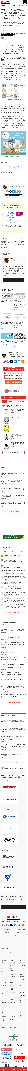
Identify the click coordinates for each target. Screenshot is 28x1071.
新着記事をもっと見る (14, 511)
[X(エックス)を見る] (11, 925)
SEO (3, 968)
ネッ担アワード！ (13, 949)
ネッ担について (5, 952)
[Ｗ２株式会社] (8, 877)
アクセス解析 (13, 976)
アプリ (21, 971)
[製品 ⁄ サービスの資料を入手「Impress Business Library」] (6, 1062)
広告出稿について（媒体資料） (20, 930)
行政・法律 (13, 1002)
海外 (10, 5)
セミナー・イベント (13, 1012)
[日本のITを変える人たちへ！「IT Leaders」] (19, 1054)
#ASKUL (3, 175)
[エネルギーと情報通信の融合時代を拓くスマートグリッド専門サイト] (6, 1058)
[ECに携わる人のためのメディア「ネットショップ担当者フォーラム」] (19, 1058)
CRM (21, 974)
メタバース (13, 962)
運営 (20, 985)
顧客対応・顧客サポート (14, 989)
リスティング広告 (13, 965)
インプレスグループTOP (20, 937)
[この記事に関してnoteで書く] (16, 191)
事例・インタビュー (22, 1016)
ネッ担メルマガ (22, 948)
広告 (3, 971)
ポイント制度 (22, 979)
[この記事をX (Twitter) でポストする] (10, 191)
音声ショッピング (13, 971)
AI (22, 5)
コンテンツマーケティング (5, 965)
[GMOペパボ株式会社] (9, 840)
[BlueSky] (15, 361)
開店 (12, 996)
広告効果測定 (4, 985)
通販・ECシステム (22, 999)
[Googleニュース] (19, 361)
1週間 (13, 551)
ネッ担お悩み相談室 (20, 356)
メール (12, 968)
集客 (20, 962)
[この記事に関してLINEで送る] (19, 191)
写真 (12, 982)
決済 (12, 999)
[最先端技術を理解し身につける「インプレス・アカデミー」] (19, 1066)
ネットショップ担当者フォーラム (5, 2)
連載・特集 (3, 5)
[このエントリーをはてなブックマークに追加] (13, 191)
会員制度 (12, 974)
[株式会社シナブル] (8, 887)
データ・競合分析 (13, 979)
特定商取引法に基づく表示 (20, 934)
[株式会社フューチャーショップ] (9, 816)
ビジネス (16, 401)
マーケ (10, 401)
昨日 (5, 551)
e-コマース (4, 401)
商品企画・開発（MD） (5, 992)
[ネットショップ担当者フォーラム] (13, 919)
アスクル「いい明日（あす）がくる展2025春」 (12, 166)
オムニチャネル (5, 996)
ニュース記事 (13, 1027)
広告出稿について (13, 952)
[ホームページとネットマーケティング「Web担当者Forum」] (6, 1050)
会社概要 (6, 937)
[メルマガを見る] (3, 925)
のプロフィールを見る (13, 280)
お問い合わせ (7, 932)
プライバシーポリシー (9, 934)
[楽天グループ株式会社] (9, 787)
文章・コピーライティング (13, 985)
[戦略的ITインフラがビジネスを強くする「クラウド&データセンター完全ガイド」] (6, 1046)
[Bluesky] (15, 925)
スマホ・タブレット (5, 979)
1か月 (21, 551)
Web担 (9, 357)
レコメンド (4, 982)
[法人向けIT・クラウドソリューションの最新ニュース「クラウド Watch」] (6, 1054)
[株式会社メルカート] (8, 867)
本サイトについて (8, 929)
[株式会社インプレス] (13, 1037)
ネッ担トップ (3, 765)
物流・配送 (22, 989)
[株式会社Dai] (9, 828)
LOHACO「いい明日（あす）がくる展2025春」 (13, 168)
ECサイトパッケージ (22, 996)
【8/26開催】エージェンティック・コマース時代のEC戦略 (14, 38)
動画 (20, 982)
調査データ (13, 1016)
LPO (3, 976)
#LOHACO (8, 175)
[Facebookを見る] (7, 925)
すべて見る (14, 762)
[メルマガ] (4, 361)
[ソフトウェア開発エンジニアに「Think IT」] (19, 1046)
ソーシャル (22, 968)
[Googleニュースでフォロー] (19, 925)
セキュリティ (22, 992)
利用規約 (17, 932)
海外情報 (14, 5)
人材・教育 (13, 992)
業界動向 (4, 1002)
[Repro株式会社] (8, 857)
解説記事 (4, 1027)
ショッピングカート (4, 999)
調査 (20, 1002)
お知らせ (21, 1012)
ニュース (2, 767)
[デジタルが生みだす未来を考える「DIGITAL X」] (19, 1062)
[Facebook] (8, 361)
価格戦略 (4, 989)
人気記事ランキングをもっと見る (14, 612)
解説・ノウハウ (4, 1016)
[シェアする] (7, 191)
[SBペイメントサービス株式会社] (9, 799)
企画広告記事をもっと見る (14, 702)
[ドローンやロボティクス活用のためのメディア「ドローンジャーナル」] (6, 1066)
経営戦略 (22, 401)
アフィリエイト (22, 965)
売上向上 (4, 974)
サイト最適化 (22, 976)
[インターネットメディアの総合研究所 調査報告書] (19, 1050)
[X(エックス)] (11, 361)
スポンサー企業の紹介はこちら (13, 907)
